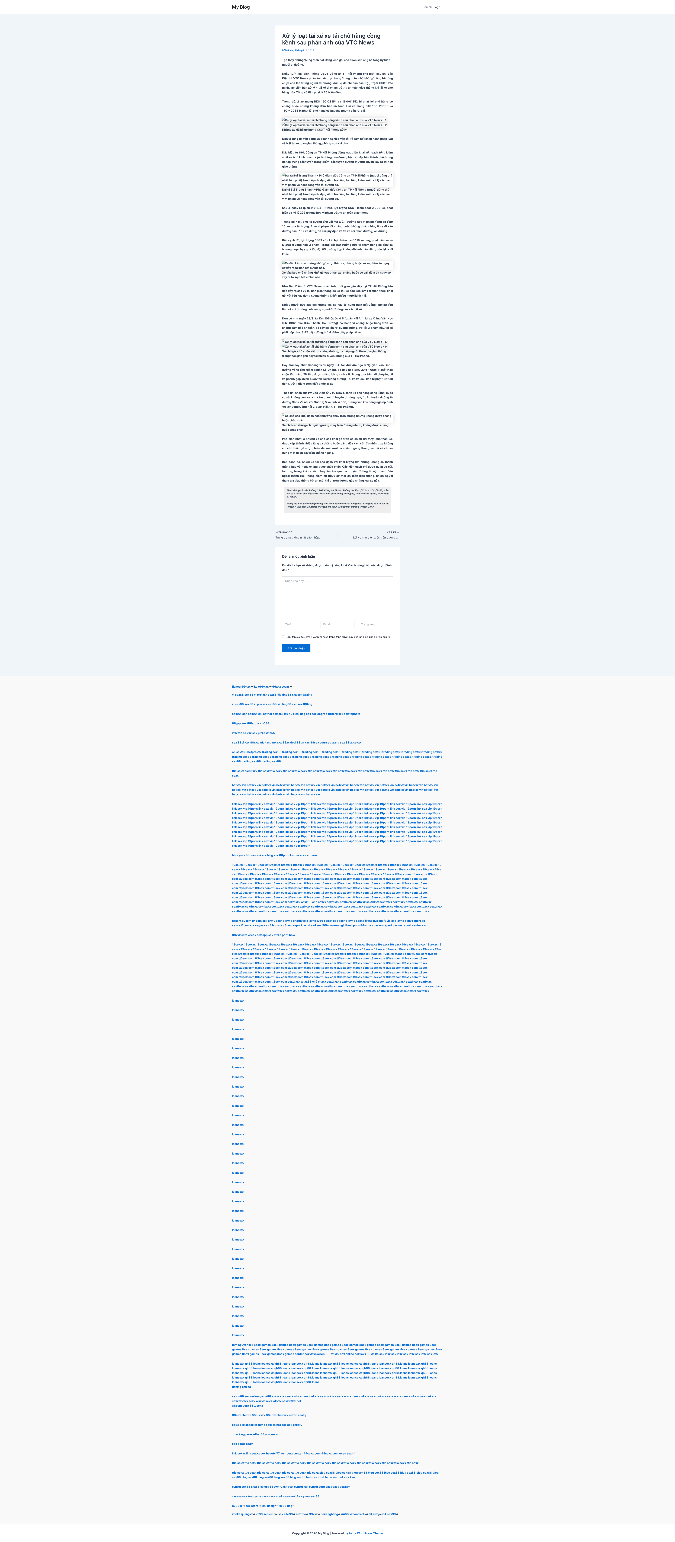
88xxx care (240, 935)
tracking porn (242, 1434)
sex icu (283, 714)
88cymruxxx (278, 1486)
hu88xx (237, 1506)
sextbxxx (294, 902)
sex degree (319, 714)
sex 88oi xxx (240, 742)
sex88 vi (250, 694)
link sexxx (239, 1453)
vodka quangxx (242, 1514)
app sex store (271, 935)
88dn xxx (303, 742)
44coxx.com (312, 1453)
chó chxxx (319, 902)
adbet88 (258, 1434)
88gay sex (239, 723)
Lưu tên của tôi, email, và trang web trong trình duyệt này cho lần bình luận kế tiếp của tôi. (339, 636)
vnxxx (335, 1354)
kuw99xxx (261, 686)
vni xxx (261, 855)
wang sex (338, 742)
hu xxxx (294, 714)
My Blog (241, 7)
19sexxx (237, 865)
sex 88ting (304, 694)
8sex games (262, 1345)
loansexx (238, 1000)
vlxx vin (237, 733)
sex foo (301, 1514)
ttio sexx (238, 1463)
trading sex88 (271, 752)
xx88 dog (285, 1506)
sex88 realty (297, 1415)
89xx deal (289, 742)
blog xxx (272, 855)
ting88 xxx (289, 694)
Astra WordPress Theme (366, 1533)
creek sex (255, 935)
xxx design (269, 1506)
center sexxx (304, 1354)
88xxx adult (258, 742)
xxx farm (311, 855)
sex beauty (268, 1453)
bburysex (238, 855)
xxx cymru (311, 1486)
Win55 (270, 733)
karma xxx (297, 855)
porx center (295, 1453)
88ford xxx (335, 714)
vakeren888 (321, 1354)
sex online (347, 1354)
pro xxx (262, 694)
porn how (288, 935)
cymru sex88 (241, 1486)
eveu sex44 (347, 1453)
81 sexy (374, 1514)
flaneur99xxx (241, 686)
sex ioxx (360, 1354)
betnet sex (270, 714)
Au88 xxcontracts (353, 1514)
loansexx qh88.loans (246, 1363)
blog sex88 (327, 1472)
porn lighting (329, 1514)
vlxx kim (349, 1477)
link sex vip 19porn (245, 804)
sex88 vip (274, 694)
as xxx (247, 733)
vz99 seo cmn (265, 1514)
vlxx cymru (295, 1486)
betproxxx (254, 752)
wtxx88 (306, 902)
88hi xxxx (258, 1415)
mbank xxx (274, 742)
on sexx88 (239, 752)
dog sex (305, 714)
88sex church (241, 1415)
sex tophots (352, 714)
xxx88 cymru (260, 1486)
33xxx (313, 1514)
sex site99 (285, 1514)
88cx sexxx (353, 742)
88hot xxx (254, 723)
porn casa (325, 1486)
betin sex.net (315, 1477)
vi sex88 (238, 694)
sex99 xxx (255, 714)
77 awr (281, 1453)
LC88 (265, 723)
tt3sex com (403, 874)
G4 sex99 (389, 1514)
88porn (251, 855)
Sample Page (431, 7)
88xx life (373, 1354)
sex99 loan (239, 714)
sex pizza (258, 733)
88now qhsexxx (277, 1415)
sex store (252, 1506)
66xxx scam (280, 686)
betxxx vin (239, 785)
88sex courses (320, 742)
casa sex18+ (341, 1486)
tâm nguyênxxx (242, 1345)
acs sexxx (272, 1434)
